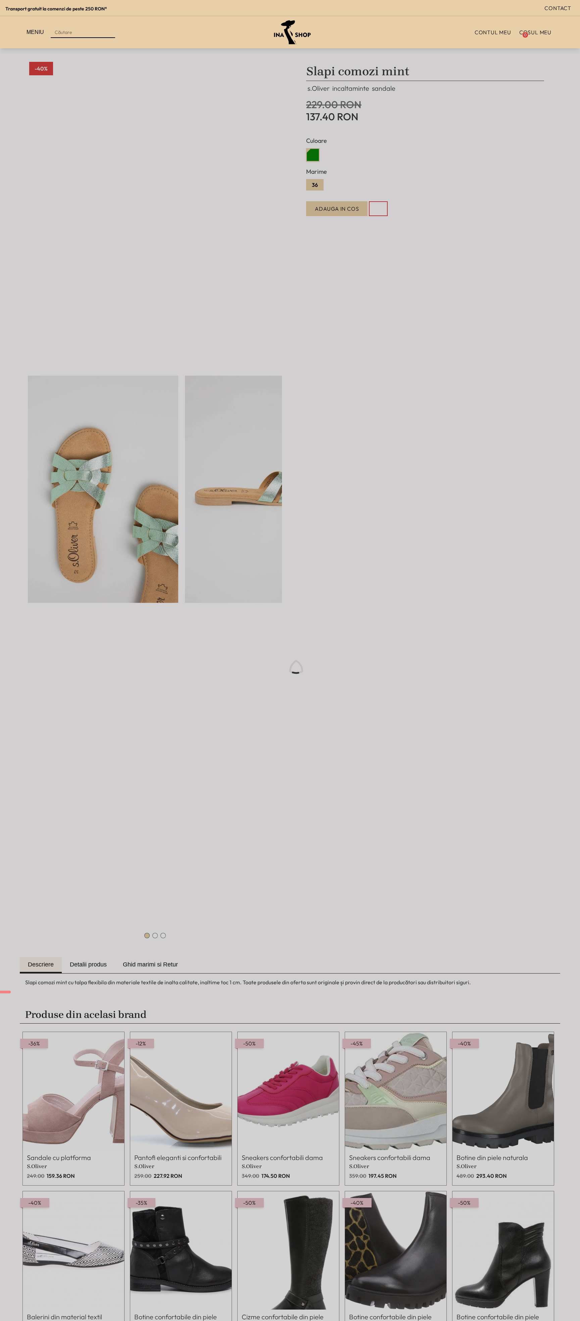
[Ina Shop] (292, 32)
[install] (5, 992)
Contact (557, 8)
